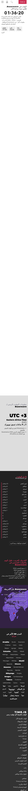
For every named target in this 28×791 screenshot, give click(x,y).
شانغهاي (24, 529)
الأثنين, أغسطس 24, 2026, (11, 16)
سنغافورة (24, 526)
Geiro (14, 645)
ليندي (4, 692)
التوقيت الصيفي (22, 730)
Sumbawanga (18, 676)
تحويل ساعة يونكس (21, 774)
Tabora (9, 680)
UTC (25, 497)
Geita (20, 645)
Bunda (14, 642)
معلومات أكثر (21, 22)
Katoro (21, 648)
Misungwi (6, 661)
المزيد (2, 32)
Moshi (21, 661)
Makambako (14, 654)
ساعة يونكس (23, 771)
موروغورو (13, 698)
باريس (25, 505)
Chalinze (7, 645)
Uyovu (15, 683)
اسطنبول (24, 513)
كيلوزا (10, 692)
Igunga (13, 648)
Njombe (17, 670)
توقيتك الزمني (23, 724)
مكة (19, 29)
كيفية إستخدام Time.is (20, 787)
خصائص (24, 778)
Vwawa (22, 683)
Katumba (7, 651)
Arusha (6, 642)
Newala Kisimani (18, 667)
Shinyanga (10, 673)
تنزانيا (14, 636)
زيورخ (25, 510)
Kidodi (22, 651)
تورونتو (25, 489)
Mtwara (18, 664)
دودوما (12, 689)
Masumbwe (9, 657)
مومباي (25, 523)
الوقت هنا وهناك (22, 721)
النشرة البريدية (22, 764)
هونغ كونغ (24, 531)
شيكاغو (25, 486)
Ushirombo (7, 683)
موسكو (25, 518)
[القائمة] (2, 2)
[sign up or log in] (7, 2)
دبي (26, 521)
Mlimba (14, 661)
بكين (12, 29)
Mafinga (5, 654)
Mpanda (9, 664)
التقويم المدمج (22, 745)
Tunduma (18, 679)
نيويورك (25, 491)
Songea (8, 676)
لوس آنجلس (23, 483)
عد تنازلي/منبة (22, 736)
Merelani (18, 657)
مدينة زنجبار (14, 695)
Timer (25, 739)
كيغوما (16, 692)
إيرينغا (22, 686)
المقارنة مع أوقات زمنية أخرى (18, 543)
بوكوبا (9, 686)
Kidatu (15, 651)
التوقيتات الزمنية (22, 727)
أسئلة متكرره (23, 784)
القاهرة (25, 515)
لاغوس (25, 499)
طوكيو (5, 29)
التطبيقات (24, 755)
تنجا (4, 686)
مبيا (23, 695)
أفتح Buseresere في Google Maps (16, 601)
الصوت (25, 750)
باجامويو (16, 686)
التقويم (25, 742)
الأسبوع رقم (23, 747)
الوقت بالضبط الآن (21, 718)
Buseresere (21, 642)
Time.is (22, 2)
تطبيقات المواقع (22, 758)
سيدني (25, 537)
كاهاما (22, 692)
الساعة (25, 733)
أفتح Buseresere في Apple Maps (16, 606)
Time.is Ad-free (21, 781)
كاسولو (4, 689)
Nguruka (10, 670)
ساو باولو (24, 494)
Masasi (23, 654)
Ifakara (7, 648)
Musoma (7, 667)
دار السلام (21, 689)
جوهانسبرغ (24, 507)
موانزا (5, 695)
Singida (19, 673)
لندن (25, 502)
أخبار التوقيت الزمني (21, 761)
